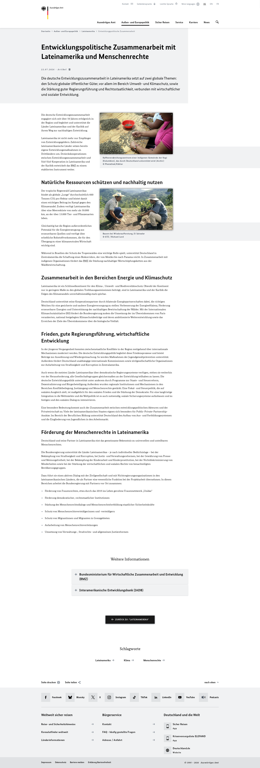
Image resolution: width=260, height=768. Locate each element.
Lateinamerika (88, 31)
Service (179, 22)
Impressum (46, 762)
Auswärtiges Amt (106, 22)
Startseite (45, 31)
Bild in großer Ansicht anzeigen (136, 133)
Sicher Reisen (162, 22)
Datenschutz (60, 762)
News (207, 22)
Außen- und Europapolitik (135, 23)
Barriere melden (77, 762)
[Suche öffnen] (217, 22)
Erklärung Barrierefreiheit (99, 762)
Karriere (193, 22)
